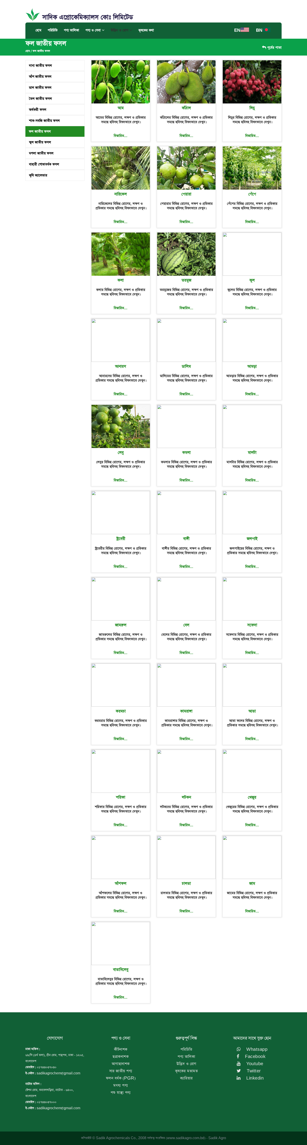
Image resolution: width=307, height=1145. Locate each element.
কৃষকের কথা (146, 30)
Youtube (254, 1064)
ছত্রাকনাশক (121, 1056)
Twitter (253, 1071)
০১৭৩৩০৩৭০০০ (46, 1102)
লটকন (186, 797)
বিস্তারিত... (120, 135)
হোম (38, 30)
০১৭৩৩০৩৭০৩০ (46, 1067)
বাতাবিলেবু (120, 969)
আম (121, 108)
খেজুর (252, 797)
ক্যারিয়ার (186, 1078)
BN (259, 30)
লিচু (252, 108)
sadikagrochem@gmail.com (58, 1073)
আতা (252, 711)
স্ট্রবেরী (120, 539)
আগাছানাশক (121, 1064)
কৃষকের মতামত (186, 1071)
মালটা (252, 452)
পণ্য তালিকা (71, 30)
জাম (252, 883)
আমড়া (252, 366)
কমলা (186, 452)
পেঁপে (252, 194)
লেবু (121, 452)
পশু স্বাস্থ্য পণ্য (121, 1092)
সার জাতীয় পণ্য (120, 1071)
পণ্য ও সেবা (93, 30)
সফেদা (252, 625)
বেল (186, 625)
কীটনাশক (120, 1049)
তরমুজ (186, 280)
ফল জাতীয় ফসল (41, 51)
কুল (252, 280)
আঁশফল (120, 883)
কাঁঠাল (186, 108)
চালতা (186, 883)
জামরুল (120, 625)
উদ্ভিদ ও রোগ (120, 30)
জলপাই (252, 539)
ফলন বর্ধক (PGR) (121, 1078)
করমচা (121, 711)
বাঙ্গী (186, 539)
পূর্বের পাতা (274, 47)
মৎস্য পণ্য (120, 1085)
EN (237, 30)
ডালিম (186, 366)
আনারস (120, 366)
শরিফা (120, 797)
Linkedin (254, 1078)
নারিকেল (120, 194)
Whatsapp (256, 1049)
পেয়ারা (186, 194)
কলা (121, 280)
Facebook (254, 1056)
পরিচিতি (53, 30)
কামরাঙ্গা (186, 711)
